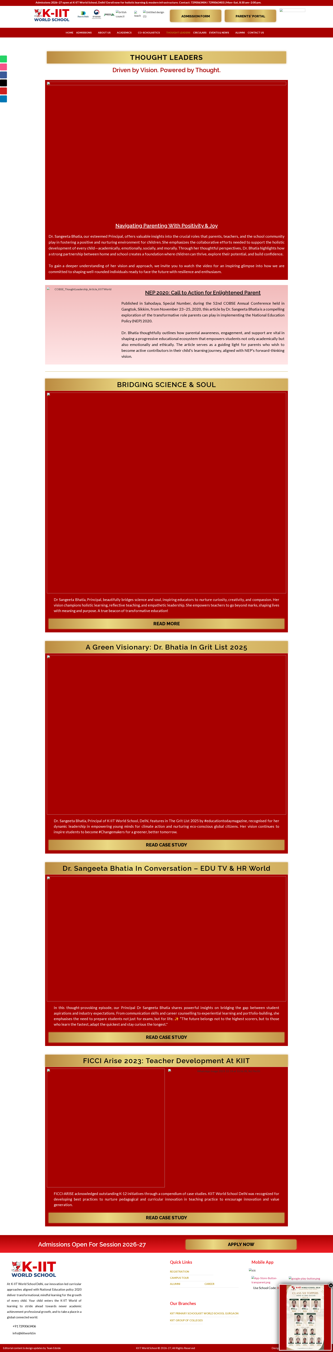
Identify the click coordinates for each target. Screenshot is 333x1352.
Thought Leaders (178, 32)
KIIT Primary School (184, 1313)
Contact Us (256, 32)
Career (209, 1283)
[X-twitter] (3, 82)
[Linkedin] (3, 98)
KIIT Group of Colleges (186, 1320)
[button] (166, 149)
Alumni (240, 32)
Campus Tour (179, 1277)
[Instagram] (3, 66)
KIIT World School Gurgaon (218, 1313)
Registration (179, 1271)
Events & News (219, 32)
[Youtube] (3, 90)
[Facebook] (3, 74)
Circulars (199, 32)
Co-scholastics (149, 32)
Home (69, 32)
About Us (104, 32)
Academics (124, 32)
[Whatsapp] (3, 59)
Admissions (84, 32)
